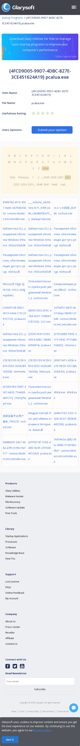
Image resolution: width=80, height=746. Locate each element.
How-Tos (10, 558)
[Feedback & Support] (73, 707)
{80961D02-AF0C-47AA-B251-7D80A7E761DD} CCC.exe (39, 316)
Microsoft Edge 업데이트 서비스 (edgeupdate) (14, 289)
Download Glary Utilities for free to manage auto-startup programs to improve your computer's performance (42, 47)
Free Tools (11, 513)
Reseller (10, 632)
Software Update (15, 507)
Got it (10, 739)
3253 (17, 184)
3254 (24, 184)
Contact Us (11, 643)
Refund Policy (48, 711)
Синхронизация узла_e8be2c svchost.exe (65, 289)
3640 (39, 184)
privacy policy (42, 730)
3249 (46, 177)
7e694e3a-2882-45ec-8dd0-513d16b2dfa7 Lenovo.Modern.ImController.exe (65, 451)
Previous (23, 177)
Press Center (12, 627)
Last (62, 184)
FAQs (8, 587)
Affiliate (9, 638)
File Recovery (12, 502)
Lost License (12, 581)
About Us (10, 621)
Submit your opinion (52, 130)
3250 (54, 177)
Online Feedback (14, 592)
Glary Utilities (12, 490)
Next (54, 184)
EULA (22, 711)
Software (10, 547)
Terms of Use (63, 711)
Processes (11, 541)
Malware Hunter (14, 496)
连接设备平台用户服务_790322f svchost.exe (14, 421)
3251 (61, 177)
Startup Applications (16, 536)
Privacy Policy (33, 711)
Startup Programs (12, 17)
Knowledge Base (14, 553)
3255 (31, 184)
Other (45, 168)
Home (13, 711)
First (12, 177)
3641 (46, 184)
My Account (11, 598)
